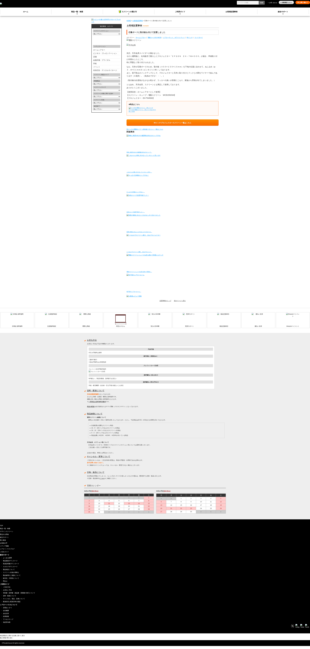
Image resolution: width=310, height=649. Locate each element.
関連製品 (97, 81)
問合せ (5, 581)
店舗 (95, 57)
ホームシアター (141, 37)
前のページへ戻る (180, 301)
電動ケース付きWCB (154, 37)
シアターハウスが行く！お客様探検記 (106, 40)
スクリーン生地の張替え (11, 572)
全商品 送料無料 (17, 326)
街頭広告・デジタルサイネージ (105, 70)
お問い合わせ (273, 2)
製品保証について (9, 569)
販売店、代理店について (11, 578)
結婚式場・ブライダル (101, 60)
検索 (261, 3)
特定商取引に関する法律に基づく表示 (12, 636)
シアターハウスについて (8, 605)
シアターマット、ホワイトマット (174, 37)
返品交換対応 (224, 326)
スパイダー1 (198, 37)
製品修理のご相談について (11, 575)
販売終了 (97, 106)
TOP (1, 525)
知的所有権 (6, 622)
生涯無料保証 (51, 326)
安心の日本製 (155, 326)
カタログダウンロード (10, 566)
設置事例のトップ (165, 301)
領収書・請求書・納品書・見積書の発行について (19, 593)
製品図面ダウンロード (10, 561)
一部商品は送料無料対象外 (97, 402)
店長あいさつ (7, 608)
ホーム (25, 12)
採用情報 (6, 616)
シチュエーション (100, 46)
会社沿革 (6, 613)
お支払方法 (92, 340)
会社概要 (6, 610)
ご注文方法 (6, 587)
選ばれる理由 (4, 534)
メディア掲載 (4, 546)
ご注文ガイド (4, 552)
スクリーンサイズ (100, 87)
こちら (102, 478)
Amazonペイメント (292, 326)
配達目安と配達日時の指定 (11, 601)
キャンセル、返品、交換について (14, 599)
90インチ (190, 37)
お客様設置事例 (231, 12)
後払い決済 (258, 326)
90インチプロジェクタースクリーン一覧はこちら (172, 123)
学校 (95, 63)
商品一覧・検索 (5, 528)
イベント (96, 67)
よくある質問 (7, 558)
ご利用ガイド (180, 12)
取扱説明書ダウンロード (11, 564)
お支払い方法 (7, 590)
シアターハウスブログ (7, 549)
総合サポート (283, 12)
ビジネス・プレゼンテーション (105, 53)
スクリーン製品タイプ (101, 74)
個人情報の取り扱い (6, 638)
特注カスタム (120, 326)
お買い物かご (303, 2)
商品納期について (94, 414)
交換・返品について (95, 472)
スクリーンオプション (101, 31)
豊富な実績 (86, 326)
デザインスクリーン (6, 531)
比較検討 (287, 2)
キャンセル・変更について (98, 456)
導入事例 (3, 540)
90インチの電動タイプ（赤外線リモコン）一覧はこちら (145, 129)
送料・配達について (95, 391)
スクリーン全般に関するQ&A (103, 93)
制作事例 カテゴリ (106, 26)
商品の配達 (90, 406)
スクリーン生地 (99, 100)
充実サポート (189, 326)
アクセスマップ (8, 619)
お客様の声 (3, 543)
